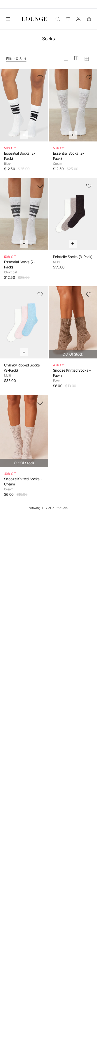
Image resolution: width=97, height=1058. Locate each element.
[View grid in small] (87, 59)
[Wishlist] (68, 19)
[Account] (78, 19)
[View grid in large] (66, 59)
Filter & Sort (16, 58)
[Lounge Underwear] (34, 19)
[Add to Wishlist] (40, 77)
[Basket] (89, 19)
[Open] (8, 19)
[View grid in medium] (76, 59)
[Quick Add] (24, 135)
